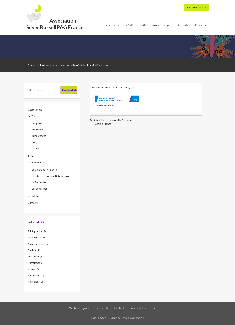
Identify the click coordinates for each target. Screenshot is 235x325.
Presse (31, 269)
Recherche (33, 275)
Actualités (184, 25)
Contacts (200, 25)
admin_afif (128, 87)
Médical (32, 250)
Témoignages (39, 135)
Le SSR (129, 25)
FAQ (34, 142)
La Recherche (39, 182)
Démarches (34, 237)
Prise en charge (160, 25)
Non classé (33, 256)
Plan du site (102, 308)
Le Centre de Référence (44, 169)
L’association (112, 25)
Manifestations (36, 243)
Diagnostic (38, 123)
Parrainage (34, 262)
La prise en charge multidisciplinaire (51, 176)
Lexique (36, 148)
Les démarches (39, 188)
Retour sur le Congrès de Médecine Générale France (113, 121)
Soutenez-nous (196, 7)
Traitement (38, 129)
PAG (143, 25)
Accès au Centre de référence (148, 308)
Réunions (33, 281)
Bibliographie (35, 231)
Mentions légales (79, 308)
